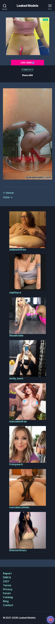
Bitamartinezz (18, 550)
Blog (6, 601)
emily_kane (16, 378)
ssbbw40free (17, 249)
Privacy (7, 589)
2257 (6, 581)
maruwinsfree (18, 421)
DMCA (7, 577)
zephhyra (15, 292)
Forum (7, 593)
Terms (7, 585)
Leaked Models (27, 5)
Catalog (8, 597)
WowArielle (16, 335)
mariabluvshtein (19, 507)
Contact (8, 605)
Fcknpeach (16, 464)
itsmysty (27, 69)
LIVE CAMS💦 (27, 62)
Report (7, 573)
